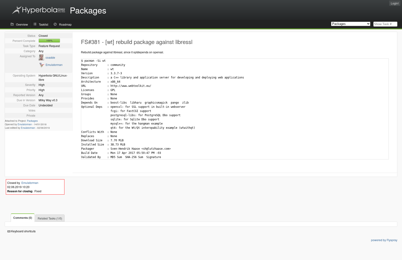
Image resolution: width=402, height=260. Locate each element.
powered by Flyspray (384, 240)
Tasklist (43, 24)
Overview (22, 24)
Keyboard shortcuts (23, 231)
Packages (32, 120)
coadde (50, 57)
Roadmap (65, 24)
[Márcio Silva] (41, 59)
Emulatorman (54, 65)
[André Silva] (41, 66)
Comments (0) (22, 218)
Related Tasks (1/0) (50, 218)
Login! (395, 3)
